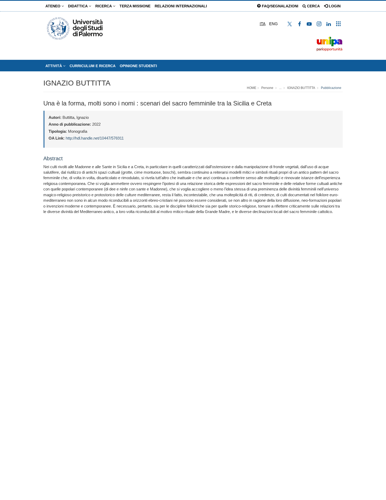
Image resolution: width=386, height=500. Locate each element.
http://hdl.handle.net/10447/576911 (95, 138)
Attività (54, 66)
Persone (267, 88)
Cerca (313, 6)
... (280, 88)
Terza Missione (134, 6)
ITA (262, 24)
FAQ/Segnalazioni (279, 6)
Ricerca (104, 6)
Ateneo (53, 6)
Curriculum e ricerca (93, 66)
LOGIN (334, 6)
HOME (251, 88)
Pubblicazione (331, 88)
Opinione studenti (138, 66)
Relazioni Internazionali (181, 6)
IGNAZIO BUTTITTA (77, 83)
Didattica (78, 6)
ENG (273, 24)
